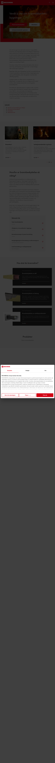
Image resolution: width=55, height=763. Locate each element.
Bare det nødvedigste (10, 395)
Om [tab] (45, 370)
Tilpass (27, 395)
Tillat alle (45, 395)
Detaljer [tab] (28, 370)
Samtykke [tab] (9, 370)
